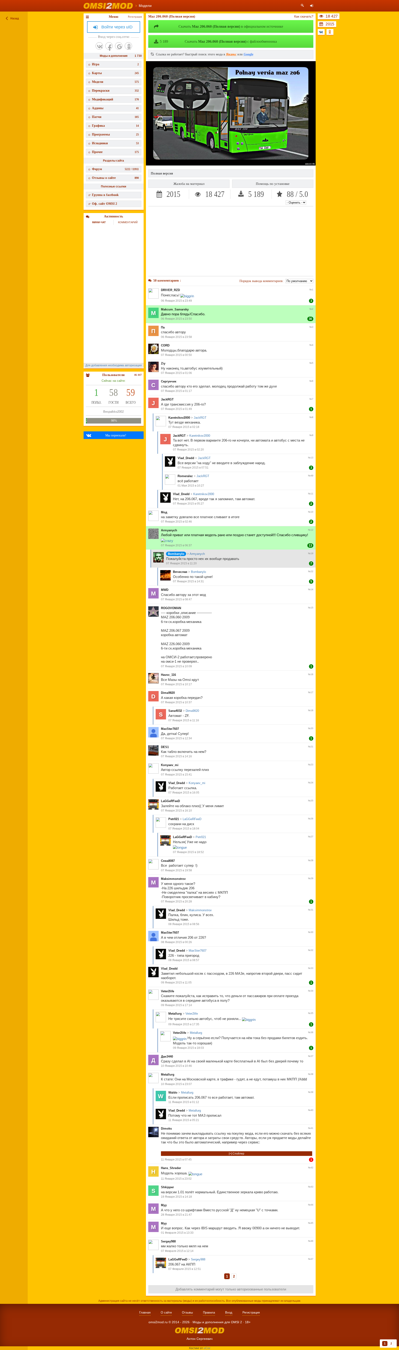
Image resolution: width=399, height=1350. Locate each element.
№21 (310, 746)
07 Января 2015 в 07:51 (193, 467)
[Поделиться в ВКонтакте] (321, 32)
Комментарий (128, 222)
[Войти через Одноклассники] (128, 46)
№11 (310, 493)
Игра (115, 64)
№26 (310, 818)
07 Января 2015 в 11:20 (181, 563)
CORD (165, 345)
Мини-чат (99, 222)
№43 (310, 1186)
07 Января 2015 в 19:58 (176, 870)
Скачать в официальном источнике (230, 26)
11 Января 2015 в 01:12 (183, 1102)
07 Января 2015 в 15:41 (176, 774)
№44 (310, 1204)
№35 (310, 1013)
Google (248, 54)
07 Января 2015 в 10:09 (176, 666)
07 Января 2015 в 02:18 (183, 427)
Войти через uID (117, 27)
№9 (311, 435)
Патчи (115, 117)
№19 (310, 553)
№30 (310, 932)
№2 (311, 309)
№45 (310, 1223)
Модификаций (115, 99)
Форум (115, 169)
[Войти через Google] (118, 46)
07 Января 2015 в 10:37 (176, 702)
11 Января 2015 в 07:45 (176, 1159)
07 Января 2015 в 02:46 (176, 521)
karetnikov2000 (179, 417)
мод (164, 512)
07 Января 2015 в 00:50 (176, 355)
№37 (310, 1056)
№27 (310, 836)
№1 (311, 289)
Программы (115, 134)
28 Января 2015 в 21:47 (176, 1214)
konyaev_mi (169, 765)
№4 (311, 345)
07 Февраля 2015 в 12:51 (184, 1269)
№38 (310, 1074)
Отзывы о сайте (115, 178)
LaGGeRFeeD (170, 801)
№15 (310, 607)
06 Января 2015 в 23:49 (176, 300)
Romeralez (185, 476)
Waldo (172, 1092)
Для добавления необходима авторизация (113, 365)
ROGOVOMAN (171, 608)
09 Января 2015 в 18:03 (188, 1047)
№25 (310, 800)
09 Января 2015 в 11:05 (176, 982)
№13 (310, 457)
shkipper (167, 1187)
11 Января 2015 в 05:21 (183, 1120)
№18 (310, 710)
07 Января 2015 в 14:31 (188, 581)
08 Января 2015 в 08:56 (183, 924)
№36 (310, 1032)
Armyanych (169, 530)
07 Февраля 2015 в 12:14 (177, 1251)
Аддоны (115, 108)
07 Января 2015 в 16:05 (183, 792)
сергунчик (168, 381)
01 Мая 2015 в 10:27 (191, 485)
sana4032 (175, 711)
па (163, 327)
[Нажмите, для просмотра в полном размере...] (230, 164)
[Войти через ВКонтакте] (99, 46)
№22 (310, 571)
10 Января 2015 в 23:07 (176, 1084)
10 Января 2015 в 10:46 (176, 1065)
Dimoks (166, 1128)
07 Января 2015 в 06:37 (176, 545)
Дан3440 (167, 1056)
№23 (310, 764)
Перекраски (115, 90)
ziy (163, 363)
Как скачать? (303, 16)
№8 (311, 417)
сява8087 (168, 861)
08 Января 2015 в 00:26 (176, 942)
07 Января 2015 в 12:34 (176, 738)
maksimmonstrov (173, 879)
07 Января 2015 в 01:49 (176, 409)
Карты (115, 73)
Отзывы (187, 1312)
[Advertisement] (231, 241)
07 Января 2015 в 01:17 (176, 391)
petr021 (173, 819)
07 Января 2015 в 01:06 (176, 373)
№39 (310, 1092)
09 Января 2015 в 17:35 (183, 1024)
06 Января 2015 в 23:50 (176, 318)
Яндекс (231, 54)
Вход (228, 1312)
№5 (311, 363)
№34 (310, 990)
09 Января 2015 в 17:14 (176, 1005)
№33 (310, 968)
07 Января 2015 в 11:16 (183, 720)
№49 (310, 475)
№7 (311, 399)
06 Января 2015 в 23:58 (176, 337)
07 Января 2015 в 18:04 (183, 828)
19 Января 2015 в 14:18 (176, 1196)
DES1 (165, 747)
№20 (310, 728)
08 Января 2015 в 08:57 (183, 960)
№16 (310, 674)
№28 (310, 860)
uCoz (207, 1348)
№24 (310, 782)
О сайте (166, 1312)
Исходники (115, 143)
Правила (209, 1312)
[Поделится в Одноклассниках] (329, 32)
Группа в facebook (105, 195)
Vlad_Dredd (186, 458)
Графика (115, 125)
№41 (310, 1128)
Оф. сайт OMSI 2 (104, 203)
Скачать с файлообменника (218, 41)
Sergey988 (168, 1241)
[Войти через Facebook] (109, 46)
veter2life (167, 991)
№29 (310, 878)
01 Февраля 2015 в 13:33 (177, 1232)
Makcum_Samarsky (175, 309)
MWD (164, 590)
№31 (310, 909)
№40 (310, 1110)
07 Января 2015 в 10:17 (176, 684)
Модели (115, 82)
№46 (310, 1241)
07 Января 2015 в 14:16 (176, 756)
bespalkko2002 (113, 411)
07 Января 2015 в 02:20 (188, 449)
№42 (310, 1167)
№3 (311, 327)
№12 (310, 530)
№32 (310, 950)
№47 (310, 1259)
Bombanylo (176, 554)
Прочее (115, 152)
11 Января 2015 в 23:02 (176, 1178)
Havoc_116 (168, 675)
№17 (310, 692)
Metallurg (175, 1013)
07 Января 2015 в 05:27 (188, 503)
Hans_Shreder (171, 1168)
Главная (145, 1312)
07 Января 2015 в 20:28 (176, 901)
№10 (310, 512)
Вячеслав (180, 572)
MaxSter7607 (170, 729)
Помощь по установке (273, 184)
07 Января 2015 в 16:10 (176, 810)
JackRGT (167, 399)
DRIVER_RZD (170, 290)
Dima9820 (168, 693)
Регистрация (135, 16)
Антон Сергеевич (199, 1339)
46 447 (138, 374)
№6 (311, 381)
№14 (310, 589)
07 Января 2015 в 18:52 (188, 852)
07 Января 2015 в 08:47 (176, 599)
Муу (164, 1205)
